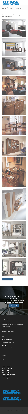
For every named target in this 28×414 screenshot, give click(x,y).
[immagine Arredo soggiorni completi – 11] (14, 249)
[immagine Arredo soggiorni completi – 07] (14, 146)
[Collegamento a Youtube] (23, 412)
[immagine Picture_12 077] (14, 66)
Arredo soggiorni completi (8, 7)
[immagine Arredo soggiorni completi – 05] (14, 106)
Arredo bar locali (5, 372)
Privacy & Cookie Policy (6, 410)
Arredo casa (4, 380)
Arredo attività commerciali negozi (8, 374)
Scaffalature (4, 361)
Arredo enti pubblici (6, 366)
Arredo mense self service (7, 368)
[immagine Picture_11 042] (14, 204)
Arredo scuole (5, 364)
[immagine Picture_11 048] (14, 47)
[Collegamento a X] (21, 412)
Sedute (3, 359)
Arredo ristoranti (5, 370)
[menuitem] (24, 2)
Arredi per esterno (5, 383)
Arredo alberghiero (6, 376)
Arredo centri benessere (7, 378)
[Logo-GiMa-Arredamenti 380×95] (11, 2)
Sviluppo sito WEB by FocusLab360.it (17, 410)
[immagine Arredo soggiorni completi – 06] (14, 126)
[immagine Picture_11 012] (14, 28)
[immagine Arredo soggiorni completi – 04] (14, 86)
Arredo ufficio (4, 357)
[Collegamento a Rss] (25, 412)
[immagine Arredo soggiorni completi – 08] (14, 172)
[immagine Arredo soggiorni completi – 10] (14, 230)
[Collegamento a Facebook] (19, 412)
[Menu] (24, 2)
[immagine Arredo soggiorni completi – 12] (14, 267)
